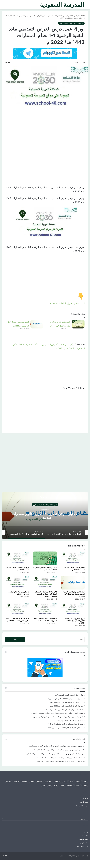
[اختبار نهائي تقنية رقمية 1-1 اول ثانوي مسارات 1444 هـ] (36, 324)
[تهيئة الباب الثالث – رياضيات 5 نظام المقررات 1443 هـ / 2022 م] (45, 609)
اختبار (85, 781)
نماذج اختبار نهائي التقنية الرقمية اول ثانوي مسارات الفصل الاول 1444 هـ (74, 594)
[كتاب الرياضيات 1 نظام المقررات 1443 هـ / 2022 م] (17, 583)
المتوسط (16, 781)
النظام (77, 785)
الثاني (64, 781)
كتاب (49, 785)
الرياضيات (57, 781)
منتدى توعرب (83, 843)
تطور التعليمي (83, 839)
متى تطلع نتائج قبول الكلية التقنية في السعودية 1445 (65, 728)
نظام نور (85, 798)
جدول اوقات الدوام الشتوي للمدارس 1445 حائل (66, 706)
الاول (71, 781)
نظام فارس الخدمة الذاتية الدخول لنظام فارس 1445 (65, 724)
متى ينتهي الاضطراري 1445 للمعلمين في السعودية (65, 699)
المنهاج (85, 785)
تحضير (62, 785)
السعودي (48, 781)
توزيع (55, 785)
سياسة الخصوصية (82, 806)
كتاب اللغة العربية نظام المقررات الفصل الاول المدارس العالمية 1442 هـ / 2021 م (46, 594)
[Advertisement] (45, 133)
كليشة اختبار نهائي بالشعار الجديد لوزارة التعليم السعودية (64, 709)
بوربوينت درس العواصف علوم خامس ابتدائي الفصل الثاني (54, 757)
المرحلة (8, 781)
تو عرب (85, 832)
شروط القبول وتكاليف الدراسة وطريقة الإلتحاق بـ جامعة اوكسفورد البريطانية (57, 713)
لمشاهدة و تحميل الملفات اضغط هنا (67, 303)
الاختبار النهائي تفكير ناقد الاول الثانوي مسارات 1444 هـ (45, 516)
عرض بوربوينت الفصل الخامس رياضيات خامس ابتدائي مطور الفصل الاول (50, 754)
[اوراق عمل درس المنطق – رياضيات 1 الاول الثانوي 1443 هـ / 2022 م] (17, 609)
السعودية (39, 781)
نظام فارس (84, 802)
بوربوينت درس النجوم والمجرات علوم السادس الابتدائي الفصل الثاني (51, 746)
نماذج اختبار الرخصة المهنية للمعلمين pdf (69, 695)
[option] (45, 515)
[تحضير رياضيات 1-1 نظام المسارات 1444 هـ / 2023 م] (45, 558)
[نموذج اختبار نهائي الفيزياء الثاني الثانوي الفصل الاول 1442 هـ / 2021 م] (73, 609)
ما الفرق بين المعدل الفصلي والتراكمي (70, 720)
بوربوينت (69, 785)
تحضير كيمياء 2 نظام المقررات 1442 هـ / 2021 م (74, 568)
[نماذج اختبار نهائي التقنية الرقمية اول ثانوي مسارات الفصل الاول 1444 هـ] (73, 583)
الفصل (32, 781)
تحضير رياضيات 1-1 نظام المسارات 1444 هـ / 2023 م (45, 568)
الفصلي (24, 781)
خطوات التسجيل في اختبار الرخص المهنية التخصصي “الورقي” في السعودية (57, 717)
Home (80, 16)
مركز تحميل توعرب (81, 846)
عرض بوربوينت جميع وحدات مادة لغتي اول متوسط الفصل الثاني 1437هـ (54, 750)
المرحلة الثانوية (72, 16)
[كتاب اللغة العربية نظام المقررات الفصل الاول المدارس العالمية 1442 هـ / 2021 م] (45, 583)
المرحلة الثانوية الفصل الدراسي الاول (54, 16)
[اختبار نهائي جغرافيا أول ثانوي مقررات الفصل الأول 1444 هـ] (78, 324)
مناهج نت (85, 835)
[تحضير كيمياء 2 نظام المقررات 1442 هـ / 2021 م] (73, 558)
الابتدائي (78, 781)
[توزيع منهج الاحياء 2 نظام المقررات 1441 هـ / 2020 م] (17, 558)
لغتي (43, 785)
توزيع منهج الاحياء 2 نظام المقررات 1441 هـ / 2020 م (17, 568)
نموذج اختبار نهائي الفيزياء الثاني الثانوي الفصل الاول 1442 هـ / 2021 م (74, 620)
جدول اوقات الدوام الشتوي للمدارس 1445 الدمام (66, 702)
